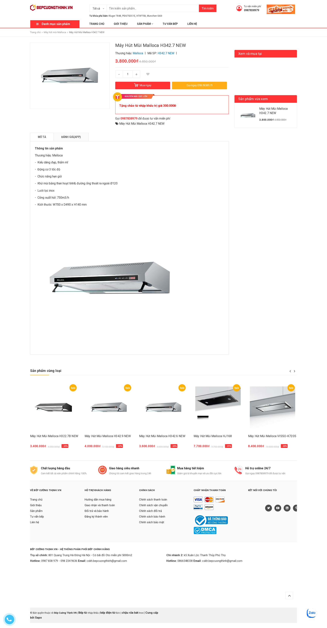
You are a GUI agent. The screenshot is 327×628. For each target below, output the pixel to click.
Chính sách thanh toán (153, 499)
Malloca (57, 155)
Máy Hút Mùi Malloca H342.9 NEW (108, 436)
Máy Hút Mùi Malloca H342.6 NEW (162, 436)
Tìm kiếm (208, 8)
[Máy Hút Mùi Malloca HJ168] (218, 407)
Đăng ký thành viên (96, 516)
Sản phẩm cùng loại (45, 371)
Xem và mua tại (250, 54)
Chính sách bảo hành (152, 516)
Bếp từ (83, 612)
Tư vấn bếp (170, 23)
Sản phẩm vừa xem (253, 99)
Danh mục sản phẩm (56, 24)
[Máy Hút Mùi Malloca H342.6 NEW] (163, 407)
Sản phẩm (144, 23)
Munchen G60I (154, 16)
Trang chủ (96, 23)
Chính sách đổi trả (150, 511)
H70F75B (141, 16)
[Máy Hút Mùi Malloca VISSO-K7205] (272, 407)
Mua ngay (39, 447)
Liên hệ (192, 23)
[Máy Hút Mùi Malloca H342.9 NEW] (109, 407)
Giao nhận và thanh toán (100, 505)
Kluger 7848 (115, 16)
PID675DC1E (128, 16)
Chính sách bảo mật (151, 522)
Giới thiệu (121, 23)
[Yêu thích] (148, 74)
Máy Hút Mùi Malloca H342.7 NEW (141, 123)
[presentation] (290, 371)
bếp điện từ (107, 612)
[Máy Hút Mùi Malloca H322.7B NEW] (54, 407)
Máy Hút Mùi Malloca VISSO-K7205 (272, 436)
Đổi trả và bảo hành (97, 511)
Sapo (38, 617)
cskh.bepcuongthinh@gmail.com (107, 561)
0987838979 (251, 10)
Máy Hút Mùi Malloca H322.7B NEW (54, 436)
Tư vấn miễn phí (252, 6)
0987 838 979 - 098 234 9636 (59, 561)
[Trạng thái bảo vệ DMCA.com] (205, 530)
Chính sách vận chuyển (153, 505)
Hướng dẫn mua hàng (98, 499)
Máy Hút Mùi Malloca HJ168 (213, 436)
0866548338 (185, 561)
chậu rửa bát (130, 612)
